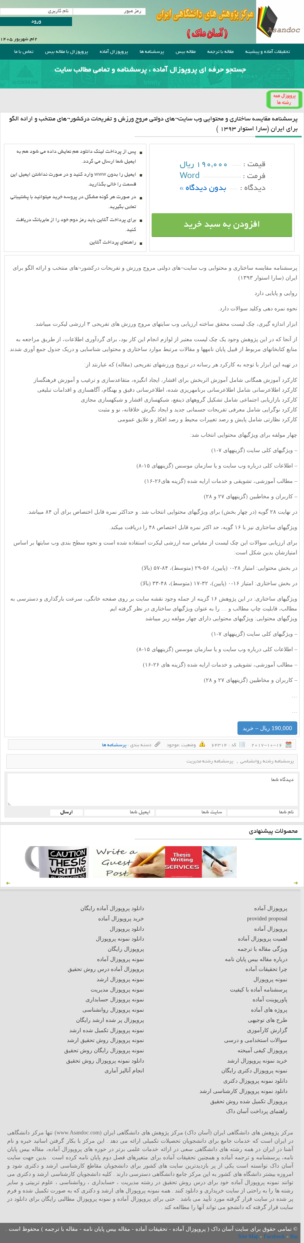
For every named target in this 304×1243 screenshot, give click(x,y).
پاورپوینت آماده (270, 1000)
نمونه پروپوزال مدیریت (117, 990)
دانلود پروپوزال (127, 929)
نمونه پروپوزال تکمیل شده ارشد (106, 1030)
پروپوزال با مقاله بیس (66, 51)
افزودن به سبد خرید (222, 225)
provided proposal (267, 919)
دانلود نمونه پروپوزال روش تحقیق (105, 1061)
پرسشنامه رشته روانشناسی (267, 761)
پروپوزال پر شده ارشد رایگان (110, 1020)
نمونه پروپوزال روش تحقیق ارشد (105, 1040)
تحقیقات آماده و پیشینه (267, 51)
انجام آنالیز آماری (124, 1071)
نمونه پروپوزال (270, 979)
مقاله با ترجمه (220, 51)
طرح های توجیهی (267, 1020)
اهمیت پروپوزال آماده (262, 939)
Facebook (275, 1236)
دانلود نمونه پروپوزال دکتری (255, 1081)
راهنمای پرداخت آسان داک (256, 1111)
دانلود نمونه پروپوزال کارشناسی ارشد (243, 1091)
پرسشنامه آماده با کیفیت (258, 990)
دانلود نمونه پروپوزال (120, 939)
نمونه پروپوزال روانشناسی (113, 1010)
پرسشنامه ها (152, 51)
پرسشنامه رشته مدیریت (209, 761)
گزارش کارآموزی (267, 1030)
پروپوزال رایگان (126, 949)
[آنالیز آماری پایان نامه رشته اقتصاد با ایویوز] (201, 876)
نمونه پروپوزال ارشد (120, 979)
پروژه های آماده (269, 1010)
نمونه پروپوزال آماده (120, 959)
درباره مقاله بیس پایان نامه (256, 959)
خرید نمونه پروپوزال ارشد (257, 1061)
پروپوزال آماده (114, 51)
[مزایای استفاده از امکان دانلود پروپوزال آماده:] (57, 876)
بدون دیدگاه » (203, 188)
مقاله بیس (186, 51)
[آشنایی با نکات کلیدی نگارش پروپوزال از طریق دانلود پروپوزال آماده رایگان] (129, 876)
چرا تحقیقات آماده (266, 969)
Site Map (249, 1236)
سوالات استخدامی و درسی (255, 1040)
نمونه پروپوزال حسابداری (115, 1000)
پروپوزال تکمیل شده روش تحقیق (248, 1101)
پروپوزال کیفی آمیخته (262, 1050)
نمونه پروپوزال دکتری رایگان (254, 1071)
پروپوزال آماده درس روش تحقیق (106, 969)
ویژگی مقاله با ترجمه (262, 949)
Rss (294, 1236)
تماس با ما (23, 51)
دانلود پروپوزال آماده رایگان (112, 908)
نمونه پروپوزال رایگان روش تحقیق (104, 1050)
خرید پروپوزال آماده (121, 919)
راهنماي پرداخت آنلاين (112, 243)
